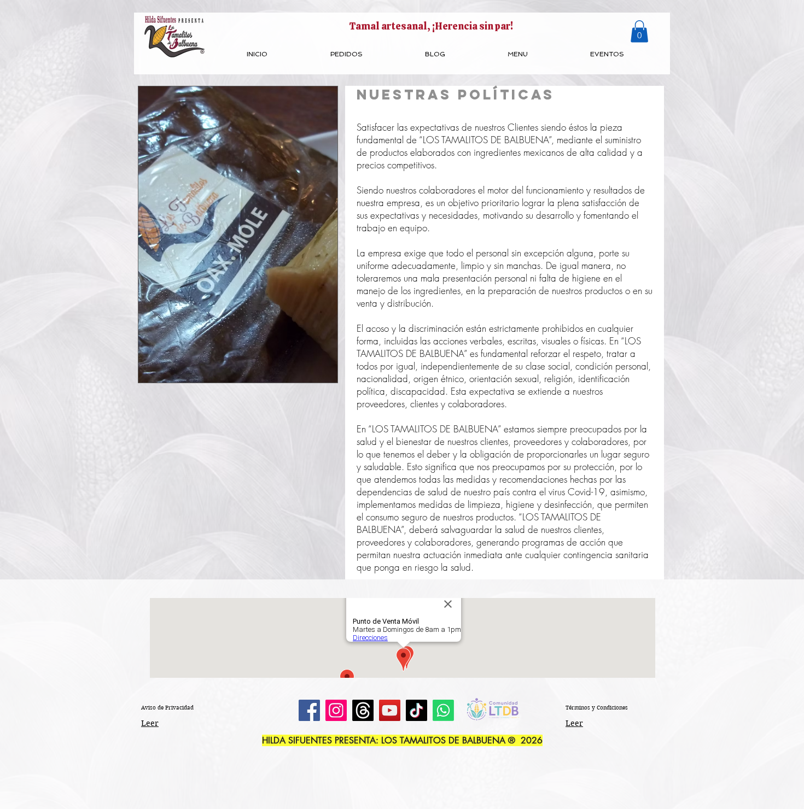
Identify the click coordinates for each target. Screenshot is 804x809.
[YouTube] (389, 710)
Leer (150, 723)
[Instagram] (336, 710)
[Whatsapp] (443, 710)
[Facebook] (309, 710)
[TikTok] (416, 710)
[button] (639, 31)
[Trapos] (363, 710)
